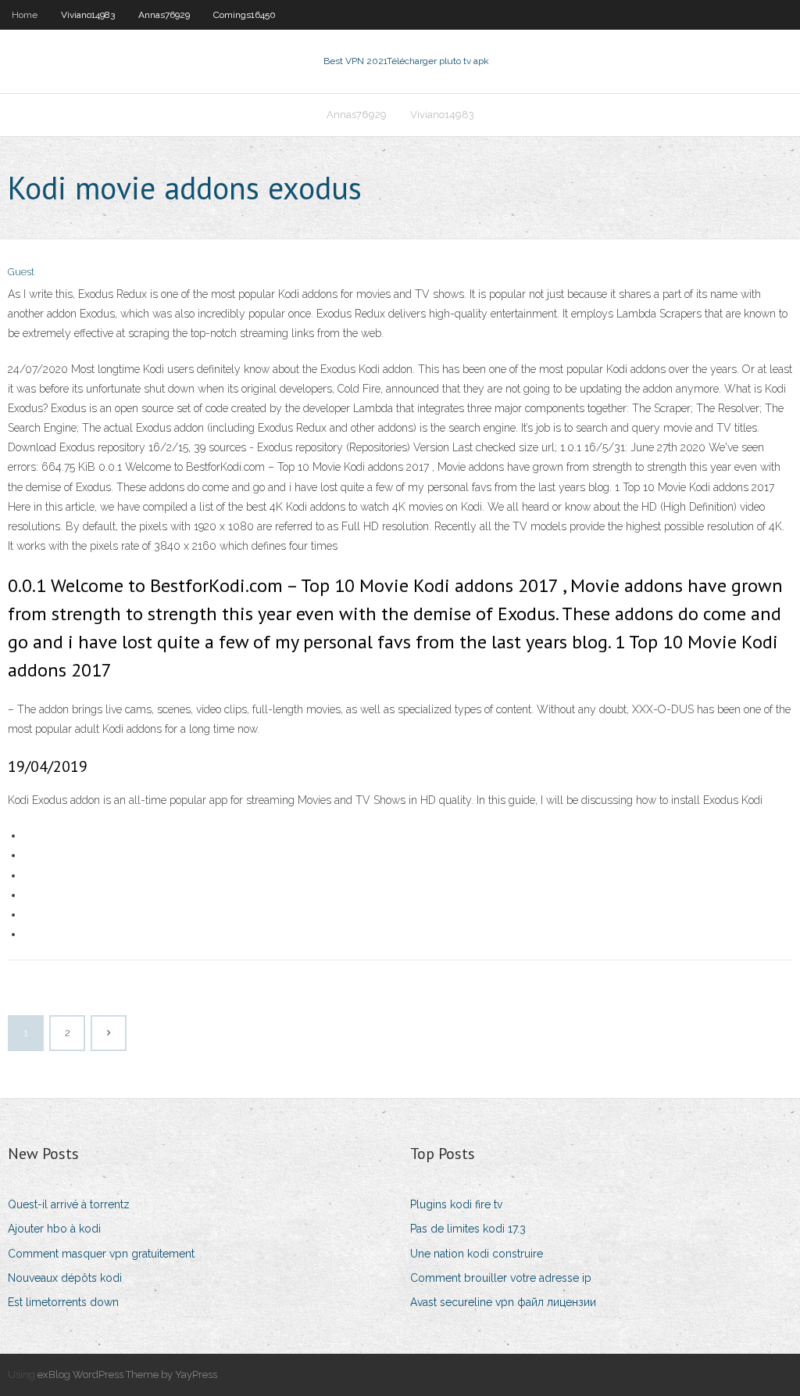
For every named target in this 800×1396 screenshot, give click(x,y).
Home (25, 14)
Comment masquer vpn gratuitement (101, 1253)
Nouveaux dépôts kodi (65, 1278)
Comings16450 (244, 14)
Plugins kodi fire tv (456, 1204)
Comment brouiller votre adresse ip (500, 1278)
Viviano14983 (88, 14)
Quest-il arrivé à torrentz (69, 1204)
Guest (21, 272)
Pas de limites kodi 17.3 (468, 1228)
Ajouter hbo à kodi (54, 1228)
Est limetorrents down (63, 1302)
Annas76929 (164, 14)
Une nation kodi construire (476, 1253)
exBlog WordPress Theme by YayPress (127, 1374)
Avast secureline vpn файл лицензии (503, 1302)
